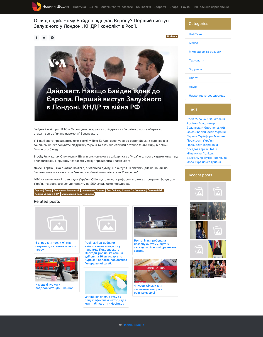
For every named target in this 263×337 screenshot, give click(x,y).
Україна (200, 119)
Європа (39, 190)
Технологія (196, 60)
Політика (172, 36)
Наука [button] (185, 7)
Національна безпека (93, 190)
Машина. (220, 136)
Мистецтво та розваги (205, 51)
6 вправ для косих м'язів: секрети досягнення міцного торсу (55, 246)
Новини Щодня (55, 6)
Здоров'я (195, 69)
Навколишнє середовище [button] (211, 7)
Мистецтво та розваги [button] (117, 7)
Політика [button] (79, 7)
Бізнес (193, 43)
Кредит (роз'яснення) (134, 190)
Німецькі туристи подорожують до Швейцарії (55, 286)
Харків (203, 149)
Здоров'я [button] (160, 7)
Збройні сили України (210, 132)
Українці (219, 119)
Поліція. (208, 153)
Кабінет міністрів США (47, 194)
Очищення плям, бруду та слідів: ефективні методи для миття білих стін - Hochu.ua (105, 300)
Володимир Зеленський (66, 190)
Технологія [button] (143, 7)
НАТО (213, 149)
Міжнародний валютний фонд (78, 194)
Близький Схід (155, 190)
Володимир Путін (199, 157)
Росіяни (192, 123)
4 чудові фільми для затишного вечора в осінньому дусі (148, 289)
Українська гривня (208, 162)
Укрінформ (205, 136)
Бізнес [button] (93, 7)
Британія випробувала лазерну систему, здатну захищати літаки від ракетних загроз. (155, 246)
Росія (190, 119)
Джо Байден (113, 190)
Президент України (200, 140)
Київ (210, 119)
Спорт (193, 78)
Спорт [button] (173, 7)
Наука (193, 87)
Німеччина (194, 153)
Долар (48, 190)
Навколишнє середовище (207, 95)
